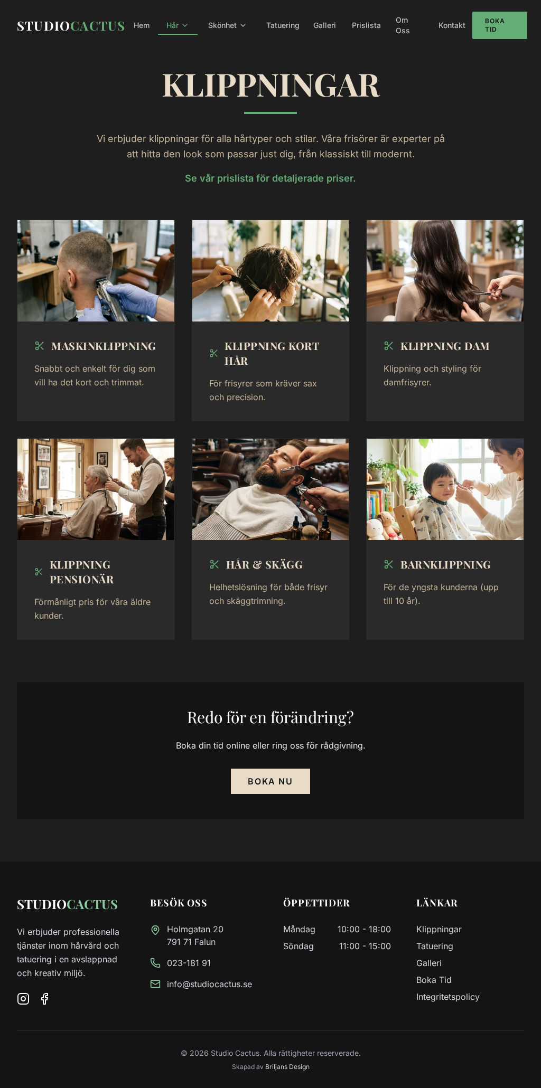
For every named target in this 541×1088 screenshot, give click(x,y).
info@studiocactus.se (209, 984)
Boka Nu (270, 781)
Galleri (429, 963)
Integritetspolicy (448, 996)
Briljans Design (287, 1067)
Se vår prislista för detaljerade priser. (270, 178)
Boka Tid (495, 25)
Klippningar (439, 929)
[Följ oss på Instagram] (23, 998)
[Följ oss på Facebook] (44, 998)
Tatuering (434, 946)
